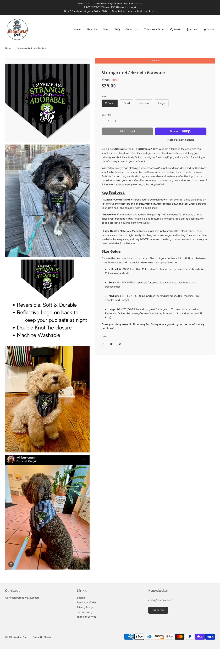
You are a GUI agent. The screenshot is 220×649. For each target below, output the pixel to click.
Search (81, 597)
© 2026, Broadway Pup (15, 637)
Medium (144, 103)
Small (127, 103)
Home (77, 29)
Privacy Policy (85, 607)
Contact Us (132, 29)
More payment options (180, 139)
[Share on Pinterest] (120, 344)
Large (161, 103)
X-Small (109, 103)
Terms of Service (86, 616)
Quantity (106, 115)
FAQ (117, 29)
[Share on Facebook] (103, 344)
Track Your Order (154, 29)
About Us (91, 29)
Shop (106, 29)
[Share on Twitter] (111, 344)
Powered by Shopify (41, 637)
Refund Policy (85, 612)
